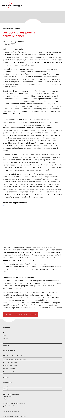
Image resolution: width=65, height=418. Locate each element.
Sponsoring (6, 345)
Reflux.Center (6, 389)
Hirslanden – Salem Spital (9, 368)
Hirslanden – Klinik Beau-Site (10, 365)
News (4, 335)
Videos (4, 342)
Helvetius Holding (7, 382)
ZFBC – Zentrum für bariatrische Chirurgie (14, 356)
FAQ (4, 332)
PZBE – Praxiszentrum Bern (10, 362)
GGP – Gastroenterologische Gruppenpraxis (14, 359)
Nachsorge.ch (6, 385)
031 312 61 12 (9, 406)
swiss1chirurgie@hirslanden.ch (15, 403)
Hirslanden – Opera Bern (9, 372)
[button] (61, 414)
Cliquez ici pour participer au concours (20, 314)
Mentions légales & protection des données (14, 416)
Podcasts (5, 338)
